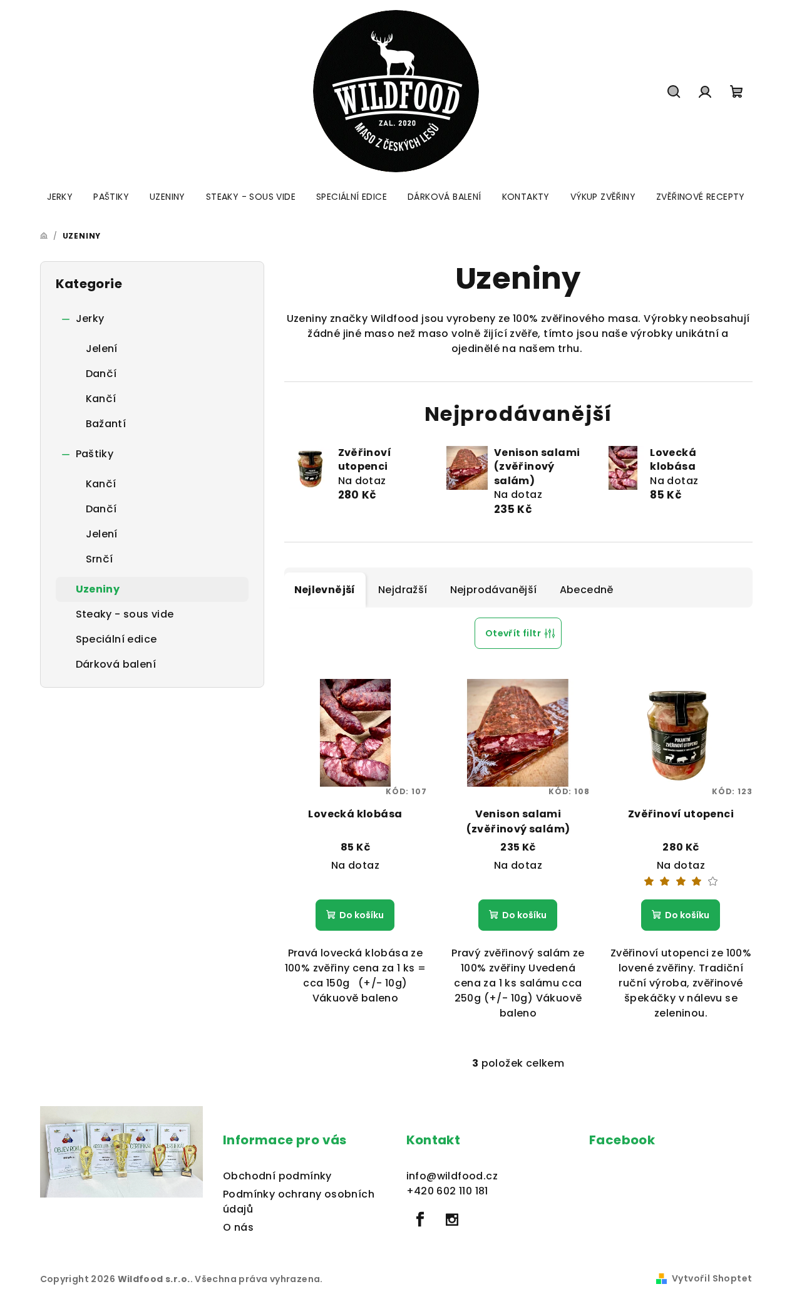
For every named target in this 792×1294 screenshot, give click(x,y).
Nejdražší (403, 589)
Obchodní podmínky (277, 1176)
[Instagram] (452, 1219)
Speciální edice (116, 639)
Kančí (101, 398)
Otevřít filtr (513, 633)
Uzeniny (98, 589)
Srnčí (99, 559)
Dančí (101, 373)
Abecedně (587, 589)
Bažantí (106, 424)
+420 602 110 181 (447, 1191)
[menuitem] (60, 196)
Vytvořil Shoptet (712, 1278)
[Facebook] (420, 1219)
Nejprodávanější (493, 589)
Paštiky (95, 454)
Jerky (90, 318)
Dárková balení (116, 664)
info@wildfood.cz (452, 1176)
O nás (238, 1227)
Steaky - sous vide (125, 614)
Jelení (102, 348)
